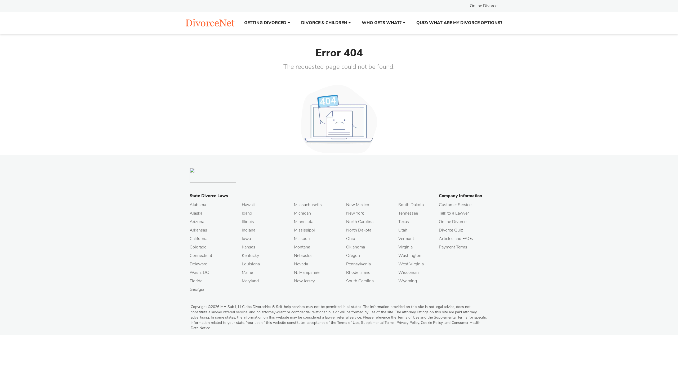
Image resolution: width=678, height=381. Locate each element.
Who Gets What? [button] (382, 22)
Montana (302, 247)
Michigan (302, 213)
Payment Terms (453, 247)
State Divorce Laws (209, 195)
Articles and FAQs (456, 239)
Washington (409, 255)
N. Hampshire (306, 272)
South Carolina (360, 281)
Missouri (302, 239)
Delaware (198, 264)
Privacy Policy (407, 322)
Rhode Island (358, 272)
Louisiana (251, 264)
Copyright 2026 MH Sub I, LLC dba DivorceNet (233, 306)
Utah (402, 230)
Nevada (301, 264)
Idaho (247, 213)
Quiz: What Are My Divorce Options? (459, 22)
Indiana (248, 230)
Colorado (198, 247)
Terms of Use (348, 322)
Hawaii (248, 205)
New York (355, 213)
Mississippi (304, 230)
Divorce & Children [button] (324, 22)
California (198, 239)
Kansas (248, 247)
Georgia (197, 289)
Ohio (350, 239)
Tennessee (408, 213)
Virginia (405, 247)
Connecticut (201, 255)
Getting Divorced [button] (265, 22)
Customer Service (455, 205)
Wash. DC (199, 272)
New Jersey (304, 281)
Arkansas (198, 230)
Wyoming (407, 281)
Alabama (198, 205)
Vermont (406, 239)
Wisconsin (408, 272)
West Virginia (411, 264)
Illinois (248, 222)
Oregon (353, 255)
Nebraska (302, 255)
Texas (403, 222)
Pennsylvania (358, 264)
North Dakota (358, 230)
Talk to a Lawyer (454, 213)
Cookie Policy (432, 322)
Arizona (197, 222)
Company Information (460, 195)
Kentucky (250, 255)
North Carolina (359, 222)
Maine (247, 272)
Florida (196, 281)
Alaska (196, 213)
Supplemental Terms (378, 322)
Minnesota (303, 222)
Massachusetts (308, 205)
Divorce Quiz (451, 230)
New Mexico (357, 205)
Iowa (246, 239)
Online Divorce (483, 5)
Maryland (250, 281)
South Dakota (411, 205)
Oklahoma (355, 247)
